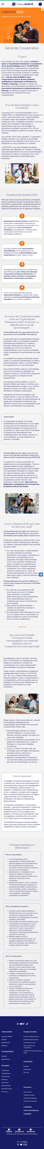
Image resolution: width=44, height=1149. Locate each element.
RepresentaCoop (7, 1088)
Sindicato (4, 1045)
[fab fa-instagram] (17, 1022)
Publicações (27, 1069)
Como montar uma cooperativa (29, 1046)
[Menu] (3, 4)
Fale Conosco (28, 1092)
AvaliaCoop (5, 1070)
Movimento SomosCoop (31, 1039)
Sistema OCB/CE (7, 1036)
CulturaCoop (6, 1076)
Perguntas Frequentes (30, 1098)
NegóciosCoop (6, 1085)
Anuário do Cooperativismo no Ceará (33, 1052)
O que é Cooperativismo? (31, 1036)
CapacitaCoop (6, 1073)
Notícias (26, 1066)
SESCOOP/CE (6, 1042)
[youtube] (20, 1022)
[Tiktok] (26, 1022)
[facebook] (23, 1022)
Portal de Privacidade (30, 1101)
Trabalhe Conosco (29, 1095)
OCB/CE (4, 1039)
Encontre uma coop (29, 1042)
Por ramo (26, 1072)
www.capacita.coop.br (16, 592)
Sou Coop (5, 1091)
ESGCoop (4, 1079)
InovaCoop (5, 1082)
